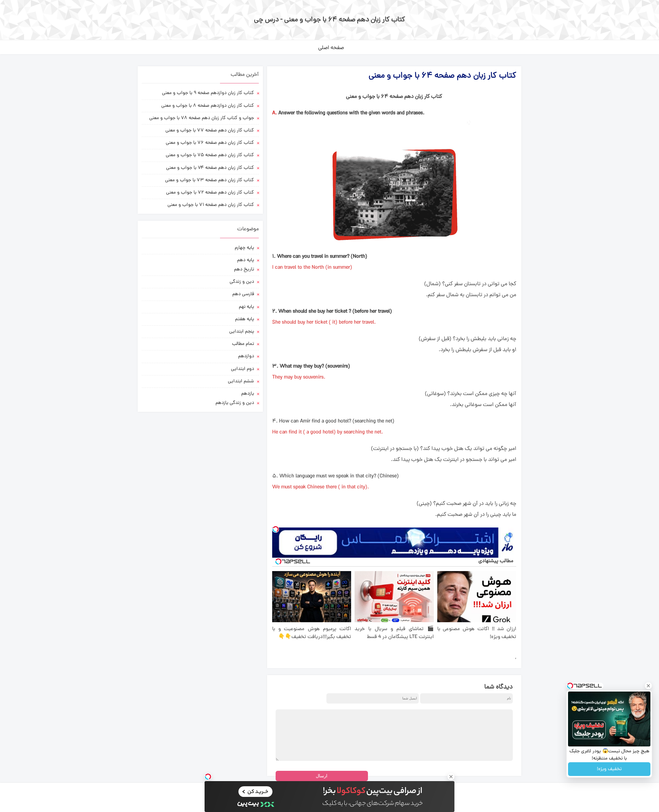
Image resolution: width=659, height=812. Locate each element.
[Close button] (648, 685)
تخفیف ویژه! (609, 769)
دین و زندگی (242, 282)
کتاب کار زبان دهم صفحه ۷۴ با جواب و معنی (210, 168)
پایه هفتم (244, 319)
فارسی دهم (243, 294)
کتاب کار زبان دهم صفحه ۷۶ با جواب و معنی (210, 143)
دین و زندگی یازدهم (235, 403)
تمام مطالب (243, 344)
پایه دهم (245, 260)
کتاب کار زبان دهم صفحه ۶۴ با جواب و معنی (442, 76)
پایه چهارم (244, 248)
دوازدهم (246, 356)
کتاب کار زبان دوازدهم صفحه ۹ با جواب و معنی (208, 93)
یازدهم (247, 393)
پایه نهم (246, 307)
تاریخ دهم (244, 269)
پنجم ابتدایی (241, 331)
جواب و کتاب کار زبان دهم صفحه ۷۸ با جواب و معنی (201, 118)
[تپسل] (275, 529)
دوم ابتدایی (242, 369)
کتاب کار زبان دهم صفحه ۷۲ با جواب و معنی (210, 192)
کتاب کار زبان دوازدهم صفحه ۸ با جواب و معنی (207, 105)
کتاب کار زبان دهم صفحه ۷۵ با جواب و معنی (210, 155)
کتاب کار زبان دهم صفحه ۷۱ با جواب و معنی (210, 205)
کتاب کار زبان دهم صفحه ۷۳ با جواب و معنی (209, 180)
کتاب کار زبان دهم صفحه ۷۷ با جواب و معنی (209, 130)
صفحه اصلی (331, 48)
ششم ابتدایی (241, 381)
